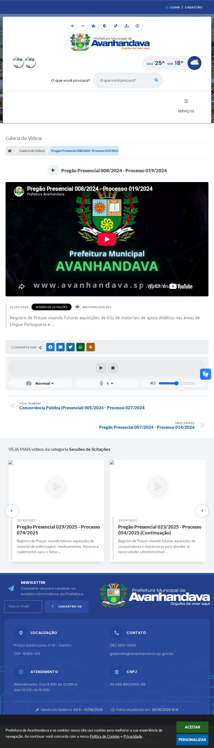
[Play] (101, 368)
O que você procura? (70, 80)
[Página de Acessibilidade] (137, 26)
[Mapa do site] (127, 26)
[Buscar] (156, 80)
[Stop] (113, 368)
